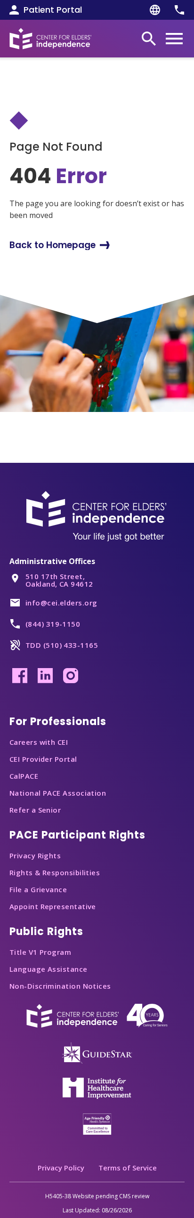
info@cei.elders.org (61, 602)
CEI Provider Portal (43, 759)
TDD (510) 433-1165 (61, 645)
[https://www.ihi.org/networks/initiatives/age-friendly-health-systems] (97, 1123)
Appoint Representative (52, 906)
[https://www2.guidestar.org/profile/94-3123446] (97, 1052)
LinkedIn (45, 675)
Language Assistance (48, 969)
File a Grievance (38, 889)
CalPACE (23, 776)
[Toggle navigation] (174, 38)
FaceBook (19, 675)
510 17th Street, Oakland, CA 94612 (59, 580)
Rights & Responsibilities (54, 872)
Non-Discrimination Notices (60, 986)
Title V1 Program (40, 952)
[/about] (97, 1015)
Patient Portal (53, 10)
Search (148, 38)
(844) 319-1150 (52, 624)
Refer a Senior (35, 810)
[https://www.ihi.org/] (97, 1087)
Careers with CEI (38, 742)
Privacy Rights (35, 855)
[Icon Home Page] (50, 38)
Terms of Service (127, 1167)
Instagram (70, 675)
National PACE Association (57, 793)
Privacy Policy (61, 1167)
